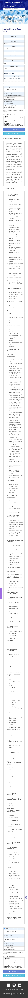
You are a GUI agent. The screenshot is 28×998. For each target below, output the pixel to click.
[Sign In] (15, 6)
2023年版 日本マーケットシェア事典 (12, 78)
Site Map (21, 989)
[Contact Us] (10, 6)
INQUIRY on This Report (15, 133)
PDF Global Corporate (10, 102)
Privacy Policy (15, 989)
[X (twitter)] (14, 985)
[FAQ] (7, 6)
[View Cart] (13, 6)
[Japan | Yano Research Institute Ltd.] (18, 6)
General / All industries (9, 73)
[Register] (5, 6)
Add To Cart (15, 129)
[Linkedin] (19, 985)
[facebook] (8, 985)
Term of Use (8, 989)
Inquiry (1, 593)
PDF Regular (11, 87)
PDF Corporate (13, 94)
